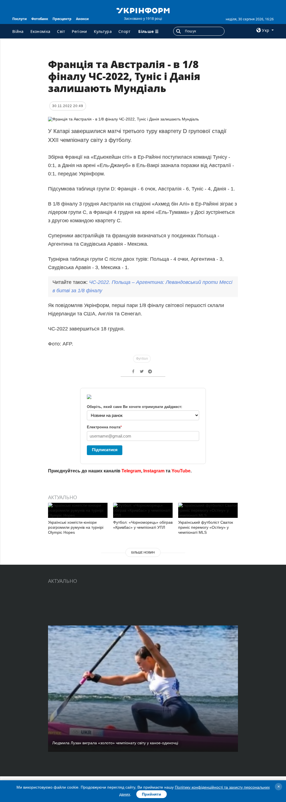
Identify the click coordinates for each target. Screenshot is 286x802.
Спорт (124, 31)
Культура (103, 31)
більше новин (143, 552)
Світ (61, 31)
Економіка (40, 31)
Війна (18, 31)
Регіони (79, 31)
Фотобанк (39, 18)
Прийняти (151, 794)
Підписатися (105, 449)
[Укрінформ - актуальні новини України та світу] (142, 10)
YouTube (180, 470)
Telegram (131, 470)
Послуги (19, 18)
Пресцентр (62, 18)
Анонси (82, 18)
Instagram (154, 470)
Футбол (142, 359)
